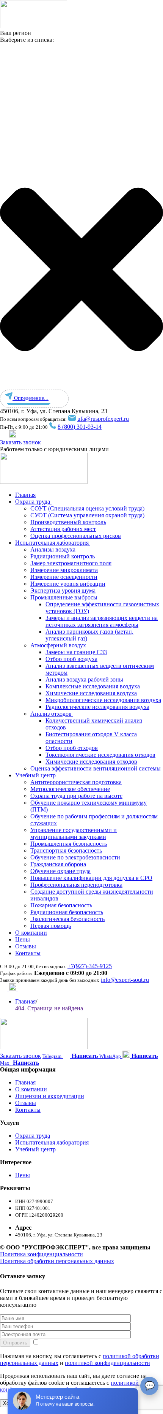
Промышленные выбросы (64, 597)
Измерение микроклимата (64, 570)
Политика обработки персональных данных (57, 1261)
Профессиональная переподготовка (76, 884)
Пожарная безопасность (61, 905)
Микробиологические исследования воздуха (103, 700)
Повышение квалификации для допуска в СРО (91, 878)
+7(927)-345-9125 (89, 966)
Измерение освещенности (63, 577)
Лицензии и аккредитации (49, 1096)
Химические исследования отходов (91, 761)
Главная (25, 494)
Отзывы (25, 946)
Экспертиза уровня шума (63, 590)
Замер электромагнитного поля (70, 563)
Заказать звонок (20, 442)
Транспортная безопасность (66, 850)
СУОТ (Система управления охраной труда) (87, 515)
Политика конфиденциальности (41, 1254)
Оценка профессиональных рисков (75, 536)
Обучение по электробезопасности (75, 857)
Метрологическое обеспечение (70, 789)
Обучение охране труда (60, 871)
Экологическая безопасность (67, 919)
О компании (31, 932)
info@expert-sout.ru (125, 979)
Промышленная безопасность (68, 843)
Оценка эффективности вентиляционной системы (95, 768)
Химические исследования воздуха (91, 693)
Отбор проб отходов (71, 748)
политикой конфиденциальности (107, 1363)
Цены (22, 939)
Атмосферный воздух (59, 645)
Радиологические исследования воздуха (97, 707)
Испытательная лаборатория (52, 542)
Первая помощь (50, 926)
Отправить (15, 1343)
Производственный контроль (68, 522)
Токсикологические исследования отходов (100, 754)
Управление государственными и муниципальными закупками (73, 833)
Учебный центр (36, 775)
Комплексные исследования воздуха (92, 686)
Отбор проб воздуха (71, 659)
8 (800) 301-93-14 (80, 426)
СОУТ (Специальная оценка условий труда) (87, 508)
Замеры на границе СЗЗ (76, 652)
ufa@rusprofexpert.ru (103, 418)
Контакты (28, 953)
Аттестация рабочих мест (63, 529)
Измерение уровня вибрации (67, 583)
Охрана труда (33, 501)
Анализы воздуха (52, 549)
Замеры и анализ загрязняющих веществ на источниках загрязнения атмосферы (101, 621)
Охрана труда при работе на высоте (76, 796)
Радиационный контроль (62, 556)
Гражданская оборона (58, 864)
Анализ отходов (51, 713)
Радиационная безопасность (66, 912)
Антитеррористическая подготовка (76, 782)
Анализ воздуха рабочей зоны (84, 679)
